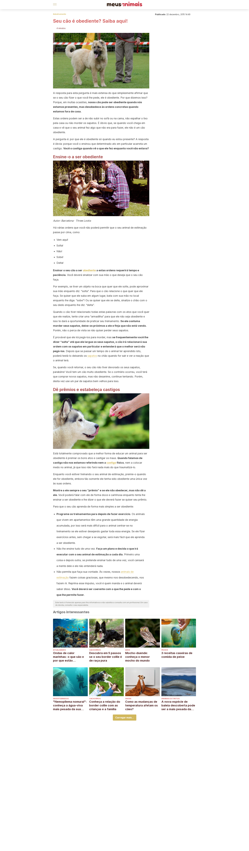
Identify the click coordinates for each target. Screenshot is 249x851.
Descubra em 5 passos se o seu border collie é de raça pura (105, 656)
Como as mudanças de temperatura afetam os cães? (141, 705)
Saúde (128, 698)
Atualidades (59, 650)
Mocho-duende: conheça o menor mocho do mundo (137, 656)
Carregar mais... (124, 717)
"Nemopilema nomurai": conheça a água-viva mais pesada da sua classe (70, 705)
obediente (89, 270)
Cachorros (95, 650)
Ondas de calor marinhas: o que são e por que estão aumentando (68, 656)
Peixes (164, 650)
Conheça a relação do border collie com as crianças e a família (104, 705)
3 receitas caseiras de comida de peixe (176, 655)
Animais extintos (170, 698)
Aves (127, 650)
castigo (111, 462)
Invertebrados (61, 698)
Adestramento (59, 14)
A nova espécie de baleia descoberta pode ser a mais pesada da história (178, 705)
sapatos (92, 355)
